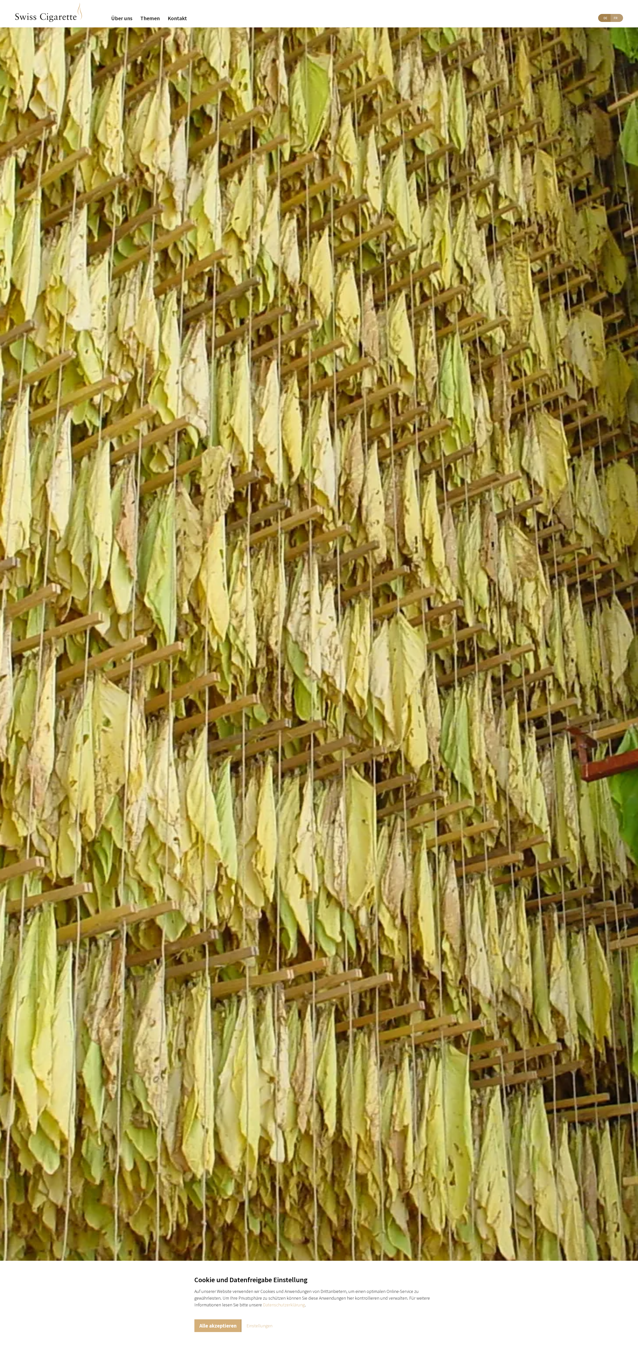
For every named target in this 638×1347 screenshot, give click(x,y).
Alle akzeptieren (218, 1325)
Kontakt (177, 18)
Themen (150, 18)
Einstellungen (259, 1326)
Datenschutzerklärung (284, 1305)
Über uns (121, 18)
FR (616, 18)
